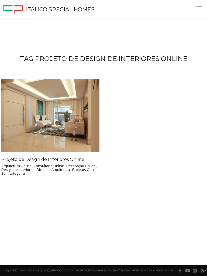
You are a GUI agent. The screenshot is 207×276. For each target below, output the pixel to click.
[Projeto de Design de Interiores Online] (50, 115)
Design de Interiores (17, 170)
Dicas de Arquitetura (53, 170)
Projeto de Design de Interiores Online (42, 159)
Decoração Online (81, 166)
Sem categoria (13, 173)
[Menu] (199, 8)
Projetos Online (85, 170)
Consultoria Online (49, 166)
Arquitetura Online (16, 166)
